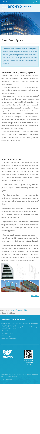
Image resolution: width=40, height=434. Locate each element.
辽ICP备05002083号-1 (7, 379)
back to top (35, 296)
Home (12, 310)
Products (19, 310)
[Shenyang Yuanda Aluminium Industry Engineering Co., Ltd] (20, 8)
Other (26, 310)
